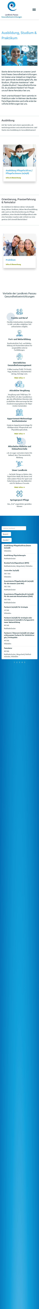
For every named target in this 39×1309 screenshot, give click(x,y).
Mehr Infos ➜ (19, 378)
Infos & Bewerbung (13, 178)
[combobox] (6, 534)
